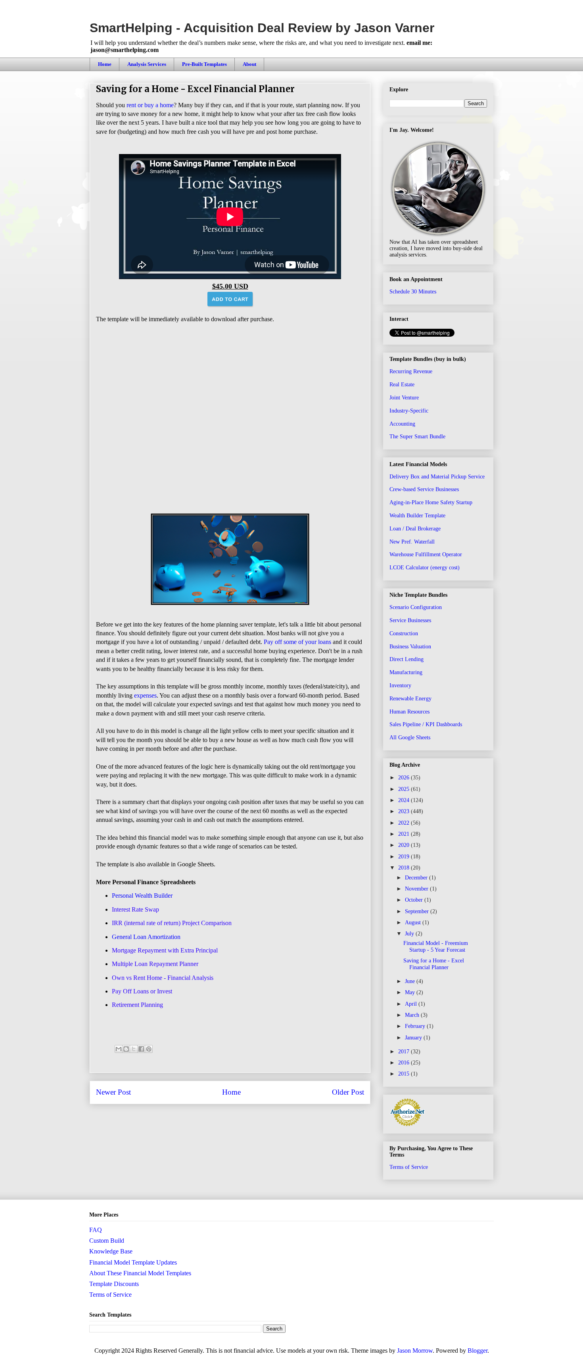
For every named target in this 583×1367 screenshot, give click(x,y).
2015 (404, 1074)
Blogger (477, 1350)
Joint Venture (404, 398)
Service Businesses (410, 620)
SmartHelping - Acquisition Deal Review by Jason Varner (262, 28)
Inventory (400, 685)
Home (104, 64)
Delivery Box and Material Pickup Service (437, 477)
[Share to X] (134, 1049)
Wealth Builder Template (417, 516)
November (417, 889)
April (411, 1004)
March (413, 1015)
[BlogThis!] (126, 1049)
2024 (404, 800)
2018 (404, 868)
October (414, 900)
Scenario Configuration (415, 607)
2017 (404, 1052)
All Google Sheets (409, 737)
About (249, 64)
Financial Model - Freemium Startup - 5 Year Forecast (435, 946)
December (417, 878)
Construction (403, 633)
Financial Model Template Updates (133, 1262)
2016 (404, 1063)
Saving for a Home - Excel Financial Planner (433, 964)
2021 (404, 834)
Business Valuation (410, 647)
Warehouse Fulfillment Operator (425, 554)
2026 (404, 778)
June (410, 981)
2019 (404, 857)
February (416, 1026)
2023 (404, 811)
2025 (404, 789)
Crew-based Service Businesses (424, 489)
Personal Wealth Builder (142, 895)
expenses (145, 695)
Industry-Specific (408, 411)
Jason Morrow (415, 1350)
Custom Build (106, 1240)
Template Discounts (114, 1283)
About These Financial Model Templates (140, 1273)
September (417, 911)
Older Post (348, 1092)
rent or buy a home (150, 105)
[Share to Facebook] (141, 1049)
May (410, 992)
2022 (404, 823)
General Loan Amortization (146, 936)
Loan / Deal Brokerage (415, 529)
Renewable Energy (410, 699)
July (410, 934)
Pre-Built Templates (204, 64)
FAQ (95, 1229)
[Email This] (119, 1049)
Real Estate (401, 385)
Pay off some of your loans (297, 641)
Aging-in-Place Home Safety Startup (430, 502)
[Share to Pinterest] (149, 1049)
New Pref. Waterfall (412, 542)
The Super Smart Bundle (417, 437)
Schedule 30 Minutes (412, 292)
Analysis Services (146, 64)
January (414, 1038)
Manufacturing (405, 672)
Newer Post (113, 1092)
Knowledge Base (110, 1251)
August (413, 922)
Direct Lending (406, 659)
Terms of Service (408, 1167)
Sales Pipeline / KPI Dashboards (425, 724)
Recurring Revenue (410, 371)
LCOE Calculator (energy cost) (424, 568)
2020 (404, 845)
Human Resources (409, 712)
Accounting (402, 424)
